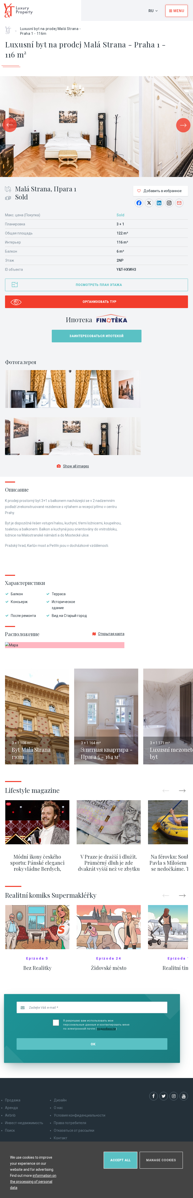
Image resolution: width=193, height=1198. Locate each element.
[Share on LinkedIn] (159, 203)
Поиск (10, 1130)
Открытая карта (111, 634)
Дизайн (60, 1100)
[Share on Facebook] (139, 203)
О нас (58, 1108)
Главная (10, 28)
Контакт (60, 1138)
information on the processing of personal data (33, 1182)
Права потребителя (70, 1123)
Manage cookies (161, 1160)
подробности (106, 1028)
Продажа (12, 1100)
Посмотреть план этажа (99, 285)
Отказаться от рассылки (74, 1130)
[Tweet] (149, 203)
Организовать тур (100, 302)
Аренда (11, 1108)
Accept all (120, 1160)
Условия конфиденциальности (79, 1115)
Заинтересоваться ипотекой (97, 336)
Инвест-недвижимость (24, 1123)
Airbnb (10, 1115)
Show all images (76, 466)
